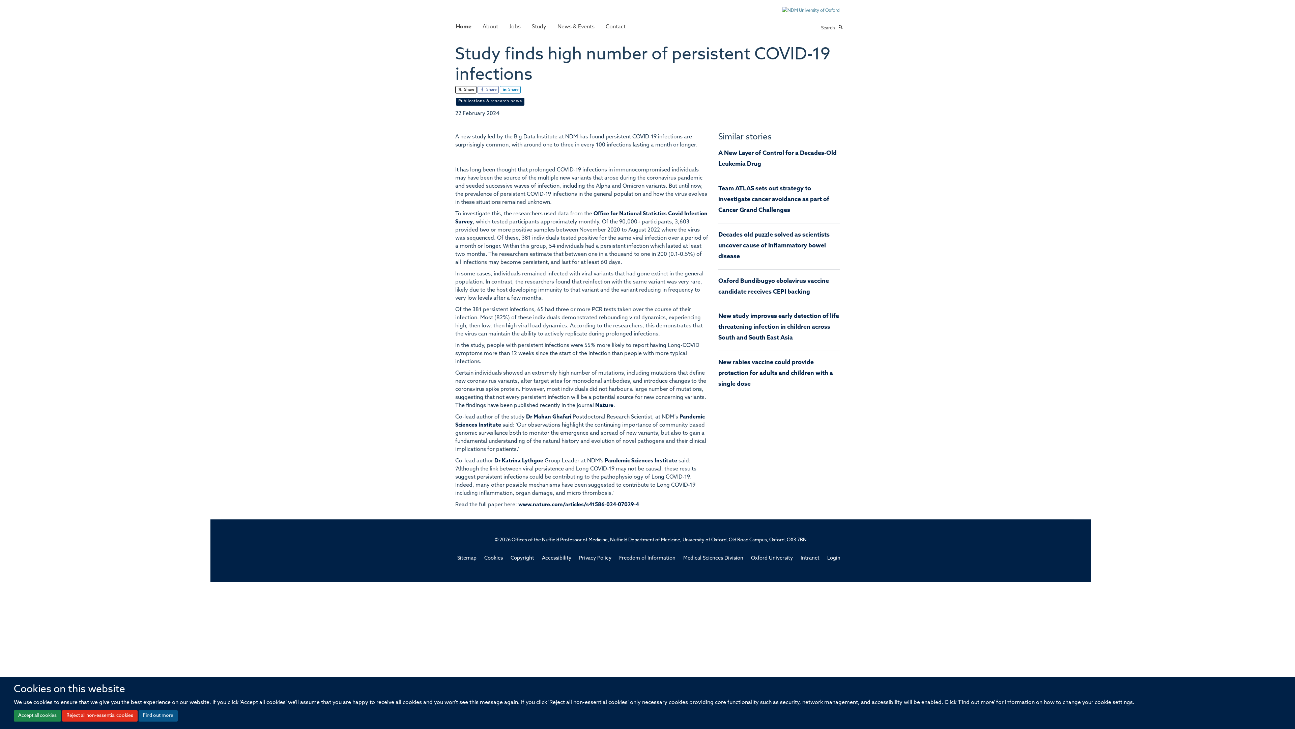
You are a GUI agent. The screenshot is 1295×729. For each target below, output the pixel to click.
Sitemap (467, 558)
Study (539, 27)
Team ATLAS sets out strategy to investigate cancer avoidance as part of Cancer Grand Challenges (773, 200)
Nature (604, 405)
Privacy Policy (595, 558)
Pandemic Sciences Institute (641, 461)
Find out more (158, 715)
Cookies (493, 558)
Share (468, 90)
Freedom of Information (647, 558)
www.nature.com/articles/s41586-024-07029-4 (578, 505)
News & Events (576, 27)
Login (833, 558)
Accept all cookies (37, 715)
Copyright (522, 558)
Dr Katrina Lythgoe (518, 461)
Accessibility (556, 558)
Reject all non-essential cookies (99, 715)
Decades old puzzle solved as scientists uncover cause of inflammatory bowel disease (774, 246)
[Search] (840, 27)
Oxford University (772, 558)
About (490, 27)
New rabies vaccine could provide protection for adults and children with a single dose (775, 373)
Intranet (810, 558)
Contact (616, 27)
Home (463, 27)
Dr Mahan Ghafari (548, 417)
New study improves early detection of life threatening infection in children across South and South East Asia (778, 327)
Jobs (515, 27)
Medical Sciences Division (713, 558)
